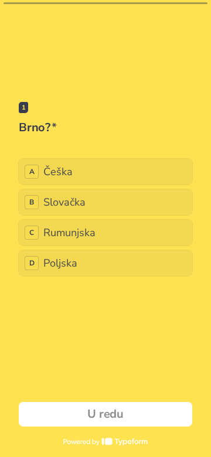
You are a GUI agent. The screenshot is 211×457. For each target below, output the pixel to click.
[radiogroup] (105, 217)
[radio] (105, 172)
